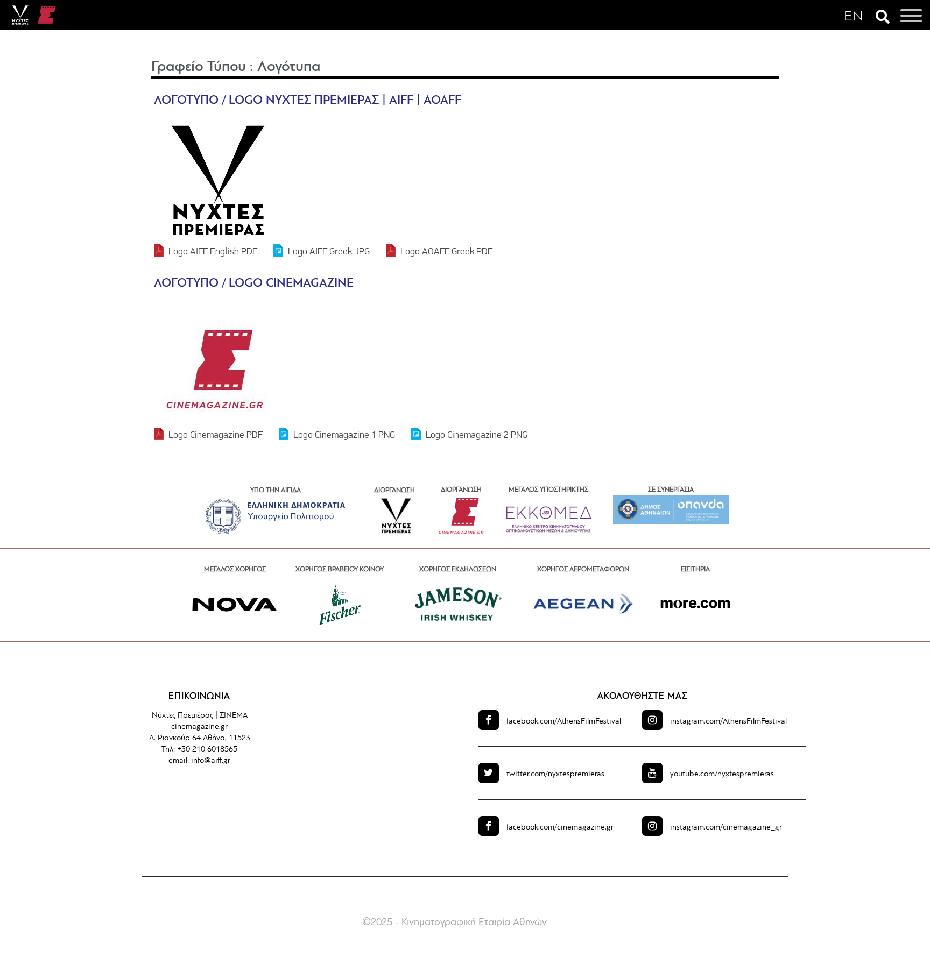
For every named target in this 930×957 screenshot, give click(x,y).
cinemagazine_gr (726, 828)
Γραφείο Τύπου (198, 67)
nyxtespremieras (555, 774)
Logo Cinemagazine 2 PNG (476, 434)
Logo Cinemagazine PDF (215, 434)
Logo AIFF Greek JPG (329, 251)
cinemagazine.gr (560, 828)
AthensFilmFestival (563, 722)
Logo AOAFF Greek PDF (446, 251)
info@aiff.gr (210, 761)
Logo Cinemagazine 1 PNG (344, 434)
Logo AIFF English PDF (212, 251)
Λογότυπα (288, 67)
